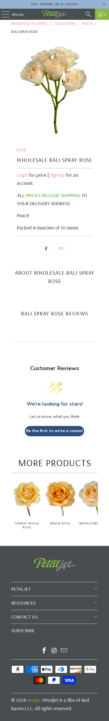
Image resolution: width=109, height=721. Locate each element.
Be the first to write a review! (54, 430)
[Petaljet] (54, 14)
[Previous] (13, 505)
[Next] (96, 505)
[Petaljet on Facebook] (44, 651)
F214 (21, 150)
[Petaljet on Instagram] (54, 651)
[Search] (88, 14)
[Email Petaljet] (64, 651)
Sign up (57, 175)
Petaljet (33, 700)
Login (22, 175)
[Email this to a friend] (61, 248)
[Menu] (3, 14)
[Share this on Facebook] (46, 248)
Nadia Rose (60, 523)
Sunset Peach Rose (27, 525)
